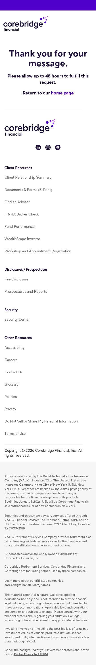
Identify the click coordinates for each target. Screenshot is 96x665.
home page (62, 93)
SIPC (74, 520)
